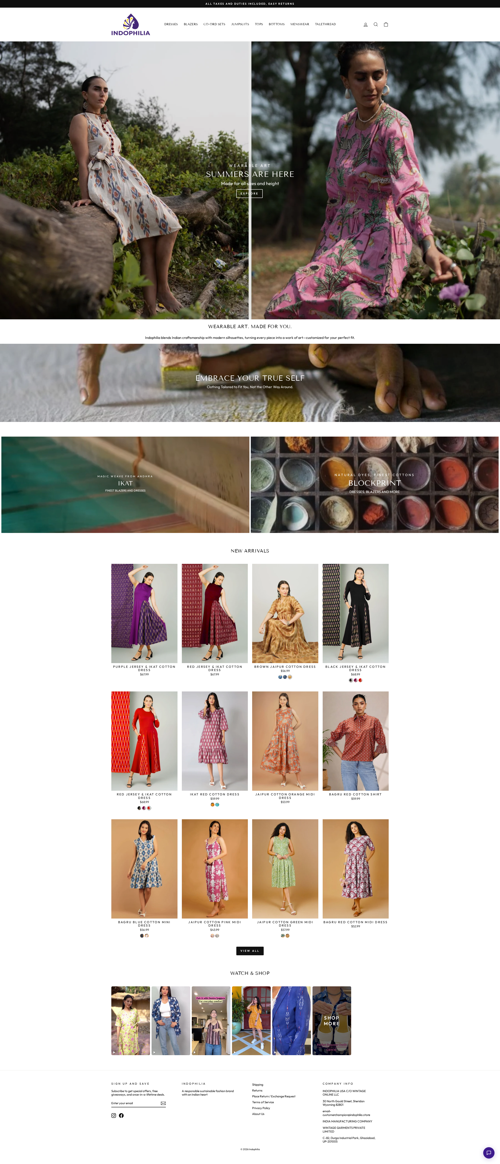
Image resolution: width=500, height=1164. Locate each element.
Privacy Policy (261, 1108)
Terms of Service (263, 1102)
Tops (259, 24)
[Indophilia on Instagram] (113, 1115)
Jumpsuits (240, 24)
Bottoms (277, 24)
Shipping (257, 1084)
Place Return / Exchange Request (274, 1096)
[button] (489, 1153)
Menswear (299, 24)
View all (250, 951)
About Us (258, 1114)
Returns (257, 1090)
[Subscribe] (163, 1103)
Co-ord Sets (214, 24)
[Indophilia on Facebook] (121, 1115)
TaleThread (325, 24)
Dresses (171, 24)
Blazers (191, 24)
